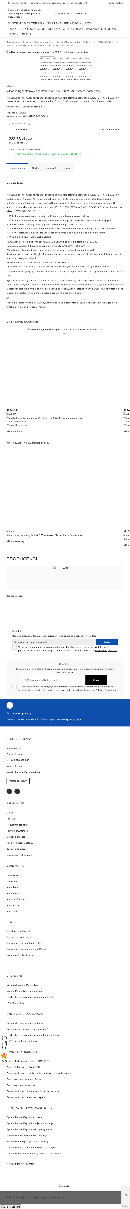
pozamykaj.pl (22, 1197)
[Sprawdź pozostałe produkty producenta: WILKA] (11, 86)
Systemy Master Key (26, 23)
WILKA (22, 112)
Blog (26, 34)
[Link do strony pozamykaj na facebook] (9, 705)
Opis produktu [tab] (17, 168)
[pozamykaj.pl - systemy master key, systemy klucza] (28, 13)
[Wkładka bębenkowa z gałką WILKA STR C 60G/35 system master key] (65, 366)
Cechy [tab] (35, 168)
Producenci (21, 558)
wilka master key (21, 123)
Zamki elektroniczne (26, 28)
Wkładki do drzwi (101, 28)
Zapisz (107, 642)
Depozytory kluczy (66, 28)
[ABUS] (65, 578)
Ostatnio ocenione (20, 1164)
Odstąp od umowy (18, 781)
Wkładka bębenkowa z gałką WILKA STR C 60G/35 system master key (44, 418)
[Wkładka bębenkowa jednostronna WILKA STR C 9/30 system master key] (47, 52)
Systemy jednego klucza (69, 23)
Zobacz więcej (14, 596)
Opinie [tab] (67, 168)
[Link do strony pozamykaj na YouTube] (17, 791)
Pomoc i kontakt (115, 3)
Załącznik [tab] (51, 168)
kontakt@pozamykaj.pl (69, 719)
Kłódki (14, 34)
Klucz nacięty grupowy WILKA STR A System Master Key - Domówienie (44, 535)
